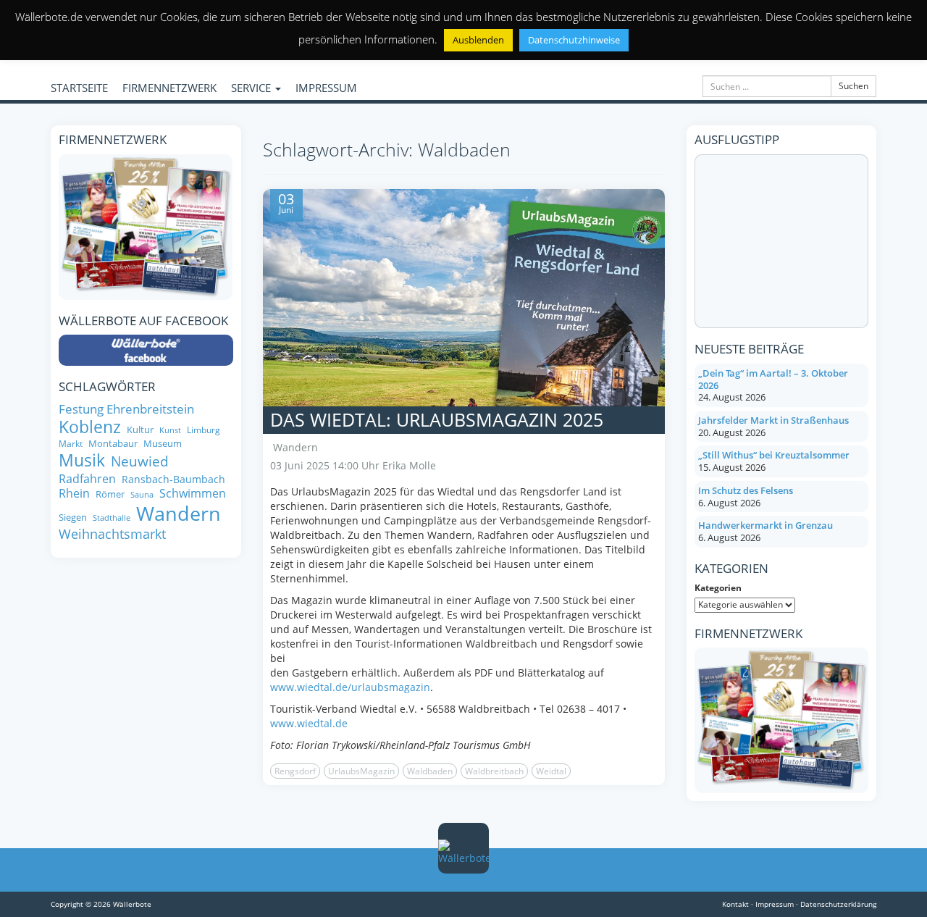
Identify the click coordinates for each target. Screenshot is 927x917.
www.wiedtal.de (309, 723)
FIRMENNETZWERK (169, 87)
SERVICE (252, 87)
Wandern (295, 447)
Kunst (170, 430)
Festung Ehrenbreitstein (126, 408)
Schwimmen (192, 493)
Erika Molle (409, 465)
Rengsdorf (295, 771)
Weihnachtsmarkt (112, 534)
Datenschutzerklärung (838, 904)
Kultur (140, 430)
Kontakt (735, 904)
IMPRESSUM (326, 87)
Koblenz (90, 426)
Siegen (73, 517)
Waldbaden (430, 771)
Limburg (203, 429)
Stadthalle (111, 518)
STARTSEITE (79, 87)
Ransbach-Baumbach (173, 479)
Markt (71, 443)
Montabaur (113, 443)
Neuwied (140, 462)
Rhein (74, 493)
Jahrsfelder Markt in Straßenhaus (773, 420)
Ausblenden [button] (478, 39)
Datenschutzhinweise (574, 39)
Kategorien (718, 587)
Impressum (774, 904)
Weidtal (551, 771)
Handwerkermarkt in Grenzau (765, 525)
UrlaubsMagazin (361, 771)
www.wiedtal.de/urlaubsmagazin (350, 687)
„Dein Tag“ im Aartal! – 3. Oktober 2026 (773, 379)
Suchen (853, 86)
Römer (110, 494)
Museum (162, 443)
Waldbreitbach (494, 771)
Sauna (142, 495)
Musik (82, 461)
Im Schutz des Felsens (745, 490)
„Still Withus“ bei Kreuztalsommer (774, 454)
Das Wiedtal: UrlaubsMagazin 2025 (436, 419)
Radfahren (87, 479)
